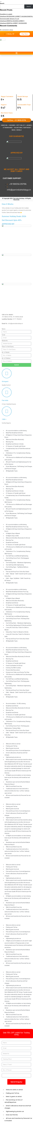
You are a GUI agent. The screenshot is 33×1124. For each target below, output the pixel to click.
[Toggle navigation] (0, 1)
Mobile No (5, 340)
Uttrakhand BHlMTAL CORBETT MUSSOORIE (13, 23)
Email (3, 335)
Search (2, 3)
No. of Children (6, 358)
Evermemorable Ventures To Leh (9, 18)
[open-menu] (16, 53)
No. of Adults (5, 352)
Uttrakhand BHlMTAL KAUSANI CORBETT (12, 21)
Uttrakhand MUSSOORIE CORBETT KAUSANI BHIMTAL (16, 16)
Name (3, 329)
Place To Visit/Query (8, 346)
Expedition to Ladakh (6, 14)
